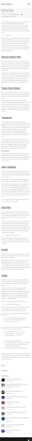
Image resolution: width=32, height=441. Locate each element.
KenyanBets (6, 4)
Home (2, 13)
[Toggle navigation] (29, 3)
